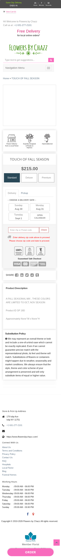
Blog (4, 471)
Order (30, 552)
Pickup (24, 193)
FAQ (4, 461)
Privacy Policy (8, 454)
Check (44, 230)
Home (6, 78)
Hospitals (6, 464)
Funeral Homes (9, 475)
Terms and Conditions (12, 450)
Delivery (12, 193)
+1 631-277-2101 (14, 425)
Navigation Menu (15, 67)
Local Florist (7, 468)
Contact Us (7, 457)
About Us (6, 447)
